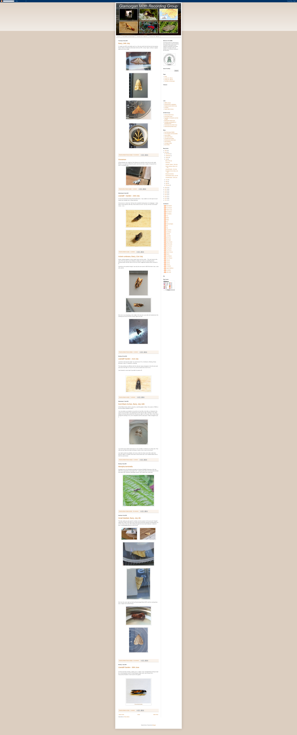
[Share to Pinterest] (147, 155)
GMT (167, 225)
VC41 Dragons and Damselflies (171, 133)
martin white (168, 272)
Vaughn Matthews (169, 268)
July (167, 159)
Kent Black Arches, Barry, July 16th (131, 404)
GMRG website (167, 102)
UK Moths (166, 107)
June (167, 179)
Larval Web (168, 236)
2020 (166, 150)
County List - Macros (142, 36)
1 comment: (132, 251)
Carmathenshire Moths (169, 138)
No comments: (136, 154)
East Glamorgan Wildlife (169, 132)
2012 (166, 198)
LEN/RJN (168, 233)
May (167, 181)
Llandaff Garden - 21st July (128, 359)
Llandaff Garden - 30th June (128, 667)
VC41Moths (168, 266)
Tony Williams (169, 256)
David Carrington (169, 223)
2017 (166, 189)
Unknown (168, 260)
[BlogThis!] (143, 155)
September (168, 155)
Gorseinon (122, 159)
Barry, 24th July (124, 43)
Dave (167, 221)
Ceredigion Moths (168, 143)
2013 (166, 196)
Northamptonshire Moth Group (170, 124)
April (167, 183)
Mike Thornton (169, 246)
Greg (167, 227)
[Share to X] (144, 155)
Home (118, 36)
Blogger (154, 725)
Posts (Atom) (126, 716)
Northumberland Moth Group (170, 126)
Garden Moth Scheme (169, 109)
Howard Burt (168, 229)
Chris (167, 215)
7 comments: (133, 397)
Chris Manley (168, 213)
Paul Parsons (169, 248)
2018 (166, 187)
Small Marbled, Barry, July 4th (129, 518)
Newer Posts (121, 714)
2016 (166, 191)
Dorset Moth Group (168, 116)
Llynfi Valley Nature (168, 136)
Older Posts (155, 714)
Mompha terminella (125, 467)
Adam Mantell (169, 205)
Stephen (167, 254)
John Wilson (168, 231)
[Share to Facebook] (146, 155)
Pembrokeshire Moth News (170, 140)
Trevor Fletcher (169, 258)
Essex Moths (167, 144)
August (167, 157)
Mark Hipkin (168, 240)
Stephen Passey (169, 252)
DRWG (167, 217)
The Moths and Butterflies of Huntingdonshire (170, 123)
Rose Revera (168, 250)
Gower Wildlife (167, 135)
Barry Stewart (169, 211)
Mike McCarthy (169, 244)
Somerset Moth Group (169, 114)
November (168, 153)
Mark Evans (168, 238)
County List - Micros (154, 36)
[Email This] (141, 155)
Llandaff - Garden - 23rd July (129, 196)
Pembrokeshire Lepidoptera (170, 104)
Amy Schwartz (169, 207)
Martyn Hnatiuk (169, 242)
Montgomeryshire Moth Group (170, 106)
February (168, 185)
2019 (166, 152)
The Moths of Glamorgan (128, 36)
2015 (166, 192)
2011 (166, 200)
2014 (166, 194)
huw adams (168, 270)
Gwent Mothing (167, 141)
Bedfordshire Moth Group (169, 120)
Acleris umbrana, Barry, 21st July (130, 256)
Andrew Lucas (169, 209)
